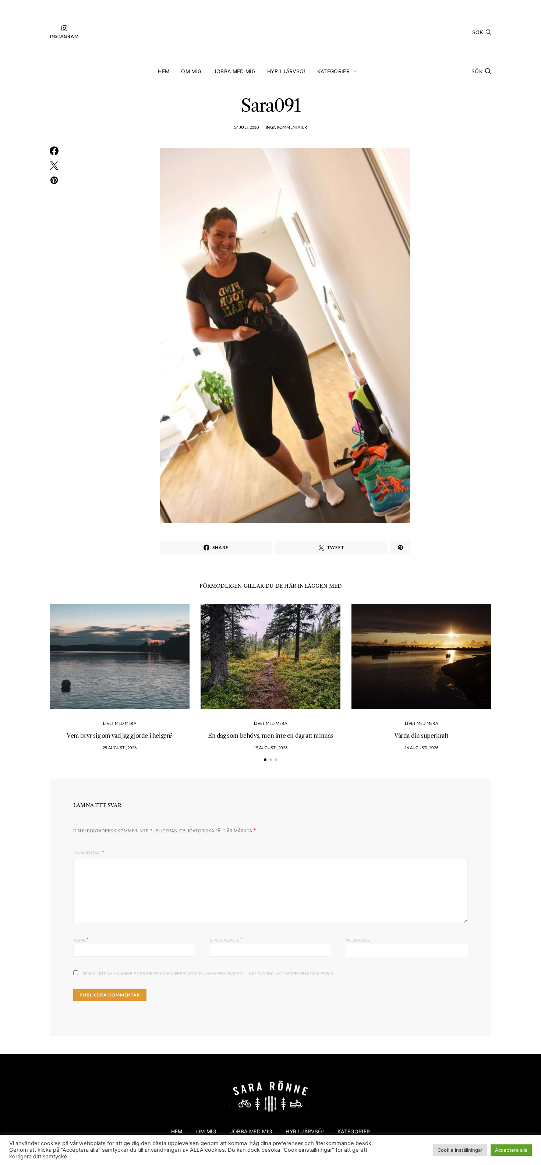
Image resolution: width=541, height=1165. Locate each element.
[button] (265, 759)
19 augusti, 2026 (270, 747)
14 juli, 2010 (246, 127)
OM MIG (191, 71)
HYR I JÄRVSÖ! (286, 71)
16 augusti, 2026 (421, 747)
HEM (163, 71)
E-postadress (226, 939)
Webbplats (357, 940)
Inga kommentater (286, 127)
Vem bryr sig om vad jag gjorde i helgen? (120, 735)
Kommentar (86, 852)
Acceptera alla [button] (511, 1150)
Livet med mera (119, 723)
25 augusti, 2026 (120, 747)
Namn (81, 939)
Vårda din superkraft (421, 735)
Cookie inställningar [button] (460, 1150)
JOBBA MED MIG (234, 71)
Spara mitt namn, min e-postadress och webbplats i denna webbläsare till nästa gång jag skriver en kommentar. (208, 973)
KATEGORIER (333, 71)
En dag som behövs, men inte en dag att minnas (270, 735)
